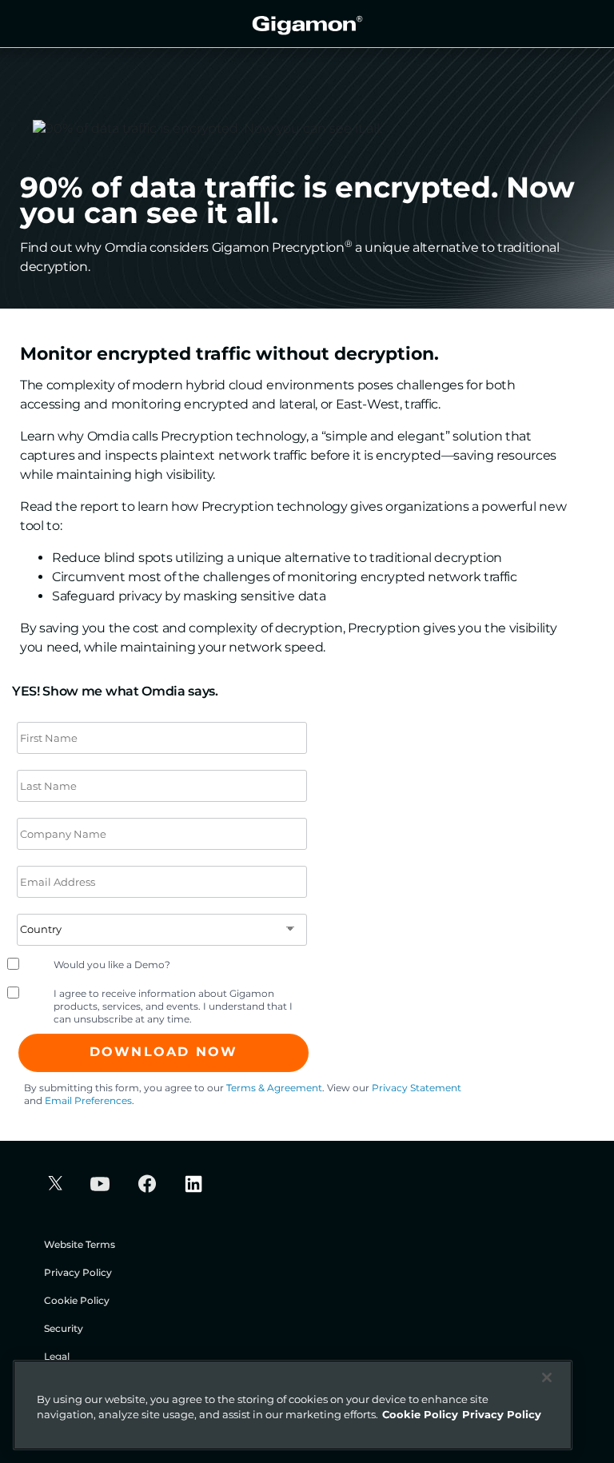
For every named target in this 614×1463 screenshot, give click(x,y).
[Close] (546, 1377)
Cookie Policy (77, 1300)
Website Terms (79, 1244)
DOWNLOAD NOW (163, 1051)
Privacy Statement (416, 1088)
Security (63, 1328)
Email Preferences (88, 1100)
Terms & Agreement (274, 1088)
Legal (57, 1356)
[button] (53, 1185)
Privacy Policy (78, 1272)
